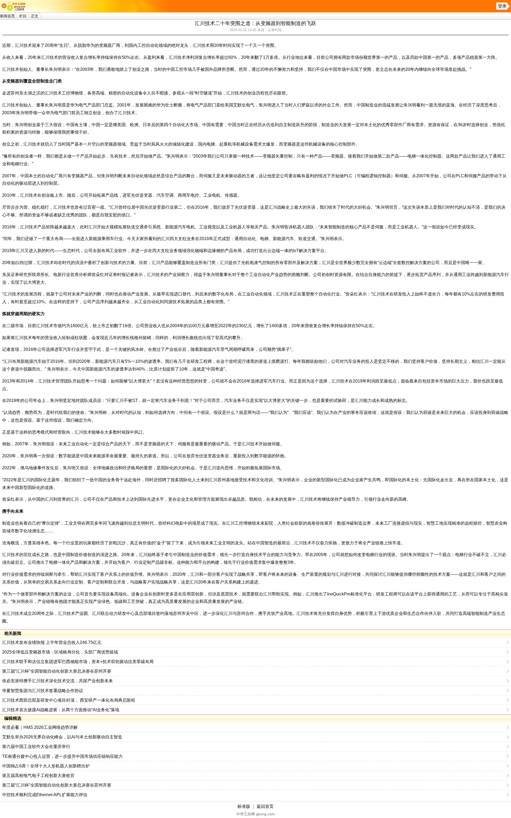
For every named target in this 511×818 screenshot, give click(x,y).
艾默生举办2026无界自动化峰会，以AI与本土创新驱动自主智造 (62, 737)
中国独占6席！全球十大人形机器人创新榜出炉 (46, 766)
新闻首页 (7, 16)
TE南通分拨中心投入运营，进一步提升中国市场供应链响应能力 (62, 756)
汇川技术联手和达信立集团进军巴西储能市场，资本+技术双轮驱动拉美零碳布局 (78, 661)
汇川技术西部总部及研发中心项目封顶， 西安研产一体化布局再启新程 (68, 700)
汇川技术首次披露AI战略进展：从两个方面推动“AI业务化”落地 (60, 710)
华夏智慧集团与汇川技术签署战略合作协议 (42, 690)
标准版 (243, 806)
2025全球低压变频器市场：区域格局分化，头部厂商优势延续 (60, 652)
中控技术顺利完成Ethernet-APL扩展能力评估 (44, 794)
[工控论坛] (14, 6)
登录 (502, 6)
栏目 (23, 16)
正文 (34, 16)
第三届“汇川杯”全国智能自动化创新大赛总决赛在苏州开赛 (56, 671)
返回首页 (265, 806)
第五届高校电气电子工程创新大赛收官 (38, 775)
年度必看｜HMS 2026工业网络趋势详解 (40, 727)
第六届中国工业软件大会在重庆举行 (36, 746)
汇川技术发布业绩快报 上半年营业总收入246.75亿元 (51, 642)
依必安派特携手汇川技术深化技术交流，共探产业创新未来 (57, 681)
